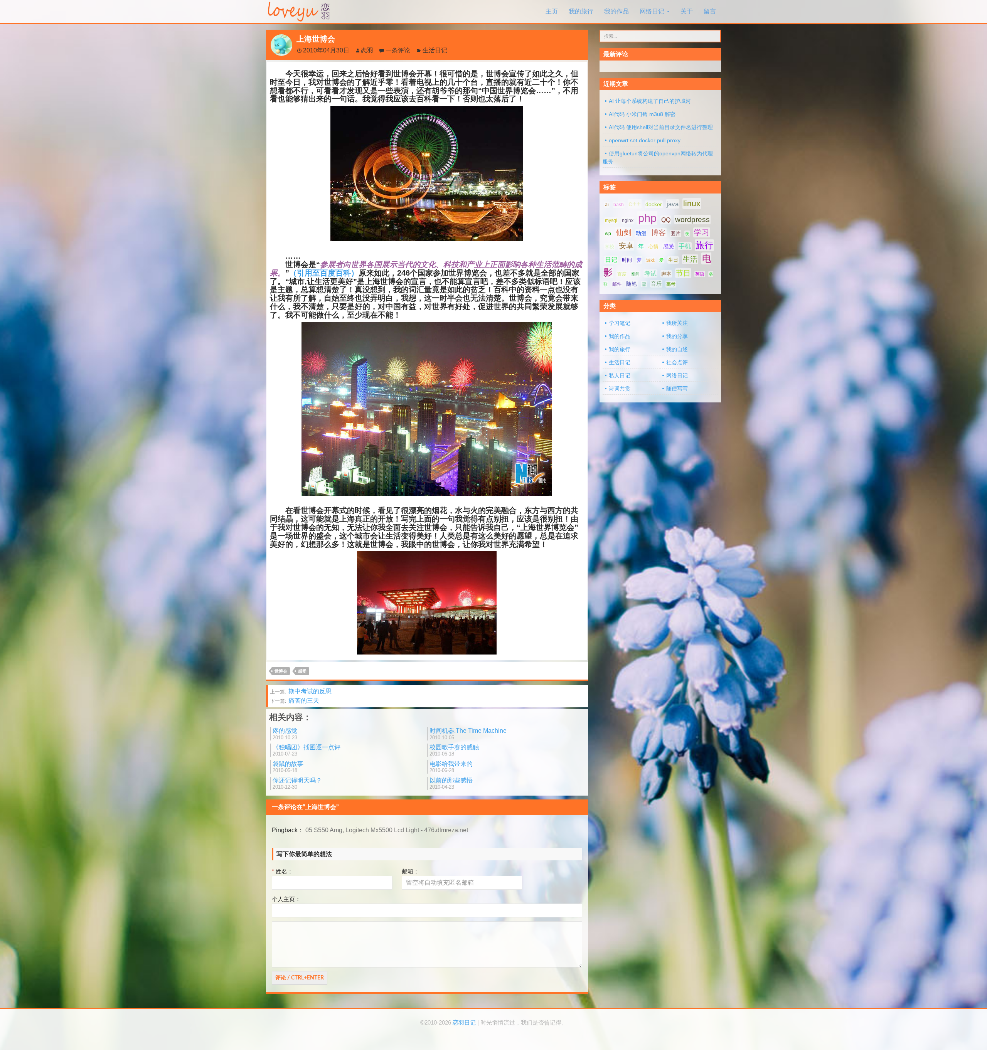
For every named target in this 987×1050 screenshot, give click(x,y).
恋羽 (367, 50)
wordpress (692, 219)
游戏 (650, 260)
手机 (685, 246)
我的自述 (677, 349)
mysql (611, 220)
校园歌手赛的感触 (454, 750)
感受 (302, 671)
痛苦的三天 (294, 700)
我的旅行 (581, 11)
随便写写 (677, 388)
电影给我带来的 (451, 767)
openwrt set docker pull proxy (644, 140)
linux (692, 203)
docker (653, 204)
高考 (670, 284)
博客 (658, 233)
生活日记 (435, 50)
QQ (665, 219)
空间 (635, 274)
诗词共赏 (619, 388)
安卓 (626, 246)
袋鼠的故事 (288, 767)
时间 (627, 260)
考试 (650, 273)
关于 (686, 11)
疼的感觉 (285, 733)
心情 (653, 246)
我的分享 (677, 336)
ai (607, 204)
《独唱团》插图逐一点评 (306, 750)
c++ (634, 204)
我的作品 (616, 11)
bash (618, 204)
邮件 (617, 284)
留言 (710, 11)
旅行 (704, 245)
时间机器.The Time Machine (468, 733)
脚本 (666, 274)
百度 (622, 274)
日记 (611, 259)
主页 (552, 11)
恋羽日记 (464, 1023)
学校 (609, 246)
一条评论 (398, 50)
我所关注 (677, 323)
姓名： (282, 871)
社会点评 (677, 362)
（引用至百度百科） (324, 273)
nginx (627, 220)
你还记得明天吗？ (297, 783)
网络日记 (652, 11)
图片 (675, 233)
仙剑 (623, 232)
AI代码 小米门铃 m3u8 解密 (642, 114)
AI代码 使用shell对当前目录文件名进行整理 (661, 127)
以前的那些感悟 (451, 783)
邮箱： (410, 871)
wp (608, 233)
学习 (701, 232)
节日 (683, 273)
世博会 (281, 671)
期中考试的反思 (301, 691)
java (673, 204)
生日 (673, 260)
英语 (699, 274)
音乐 (656, 284)
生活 (690, 259)
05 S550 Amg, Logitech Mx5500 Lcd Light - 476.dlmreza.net (386, 830)
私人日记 (619, 375)
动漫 (641, 233)
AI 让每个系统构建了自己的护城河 (650, 101)
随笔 (631, 284)
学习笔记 (619, 323)
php (647, 218)
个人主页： (286, 899)
